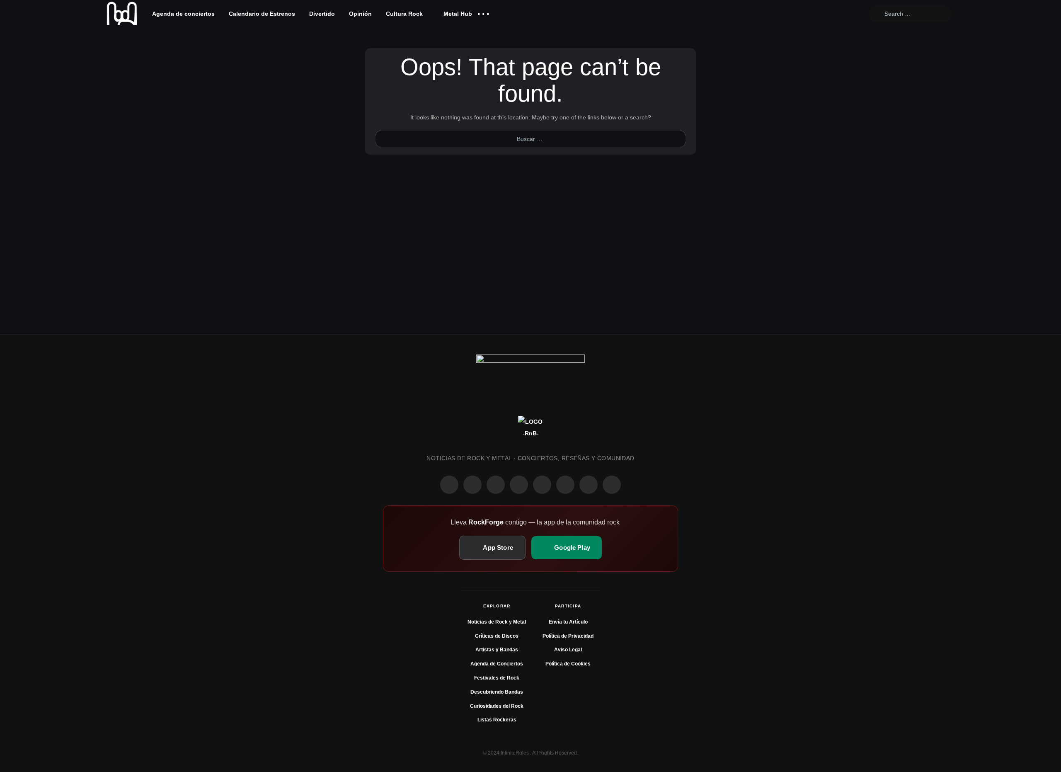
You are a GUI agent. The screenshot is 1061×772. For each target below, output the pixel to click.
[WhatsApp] (496, 485)
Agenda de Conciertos (496, 663)
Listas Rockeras (496, 719)
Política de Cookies (568, 663)
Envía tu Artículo (568, 621)
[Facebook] (449, 485)
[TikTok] (519, 485)
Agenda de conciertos (183, 13)
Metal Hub (457, 13)
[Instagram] (472, 485)
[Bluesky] (588, 485)
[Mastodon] (565, 485)
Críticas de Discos (496, 636)
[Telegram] (612, 485)
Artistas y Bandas (496, 649)
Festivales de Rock (496, 677)
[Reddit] (542, 485)
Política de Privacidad (568, 636)
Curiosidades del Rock (496, 706)
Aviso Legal (568, 649)
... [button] (483, 11)
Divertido (322, 13)
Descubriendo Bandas (496, 691)
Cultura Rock (404, 13)
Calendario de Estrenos (262, 13)
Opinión (360, 13)
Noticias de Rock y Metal (497, 621)
